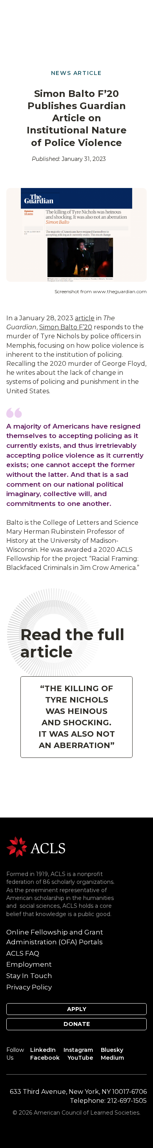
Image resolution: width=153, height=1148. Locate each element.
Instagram (78, 1049)
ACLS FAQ (22, 953)
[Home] (35, 846)
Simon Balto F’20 (65, 327)
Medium (112, 1057)
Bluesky (112, 1049)
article (85, 318)
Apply (76, 1009)
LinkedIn (43, 1049)
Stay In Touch (29, 976)
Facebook (45, 1057)
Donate (77, 1024)
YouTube (80, 1057)
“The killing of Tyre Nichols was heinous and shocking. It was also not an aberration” (76, 717)
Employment (29, 964)
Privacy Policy (29, 987)
